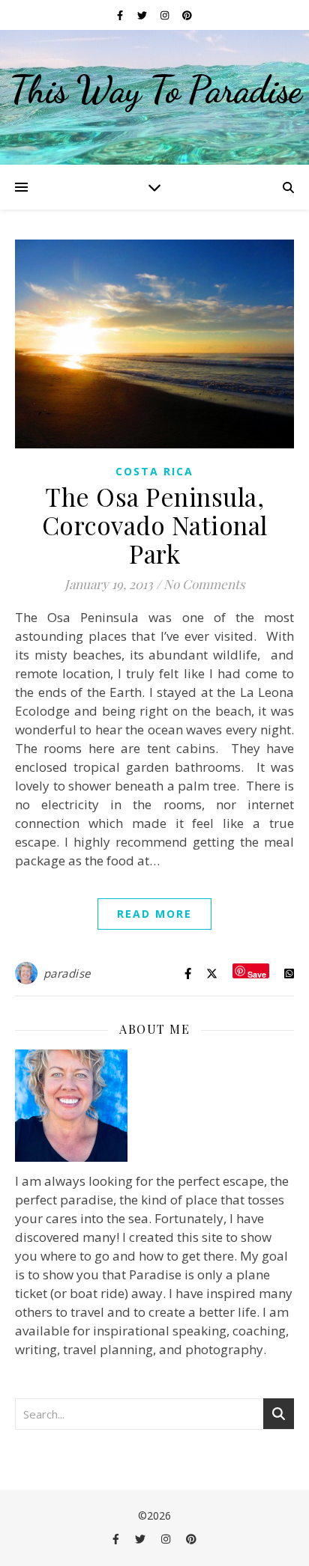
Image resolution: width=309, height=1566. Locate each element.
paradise (67, 973)
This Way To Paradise (155, 90)
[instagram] (165, 15)
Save (257, 973)
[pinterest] (187, 15)
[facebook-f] (121, 15)
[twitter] (143, 15)
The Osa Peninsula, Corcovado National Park (155, 525)
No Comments (204, 584)
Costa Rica (155, 471)
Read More (154, 914)
